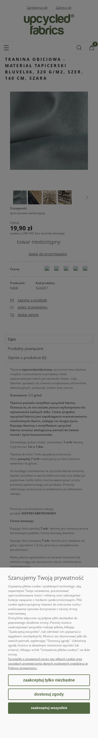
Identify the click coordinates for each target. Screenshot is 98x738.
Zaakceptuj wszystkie (49, 708)
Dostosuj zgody (49, 694)
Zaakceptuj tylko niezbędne (49, 680)
